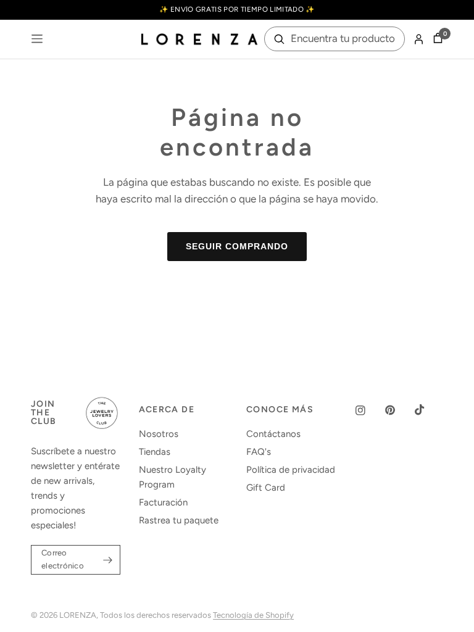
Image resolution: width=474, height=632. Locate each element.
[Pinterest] (398, 410)
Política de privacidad (290, 469)
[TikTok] (428, 409)
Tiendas (154, 451)
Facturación (163, 502)
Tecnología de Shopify (253, 615)
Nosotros (158, 433)
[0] (435, 39)
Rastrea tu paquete (178, 520)
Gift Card (265, 487)
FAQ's (258, 451)
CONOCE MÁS (280, 409)
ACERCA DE (167, 409)
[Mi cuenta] (418, 39)
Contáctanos (273, 433)
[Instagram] (369, 410)
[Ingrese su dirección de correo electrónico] (108, 560)
